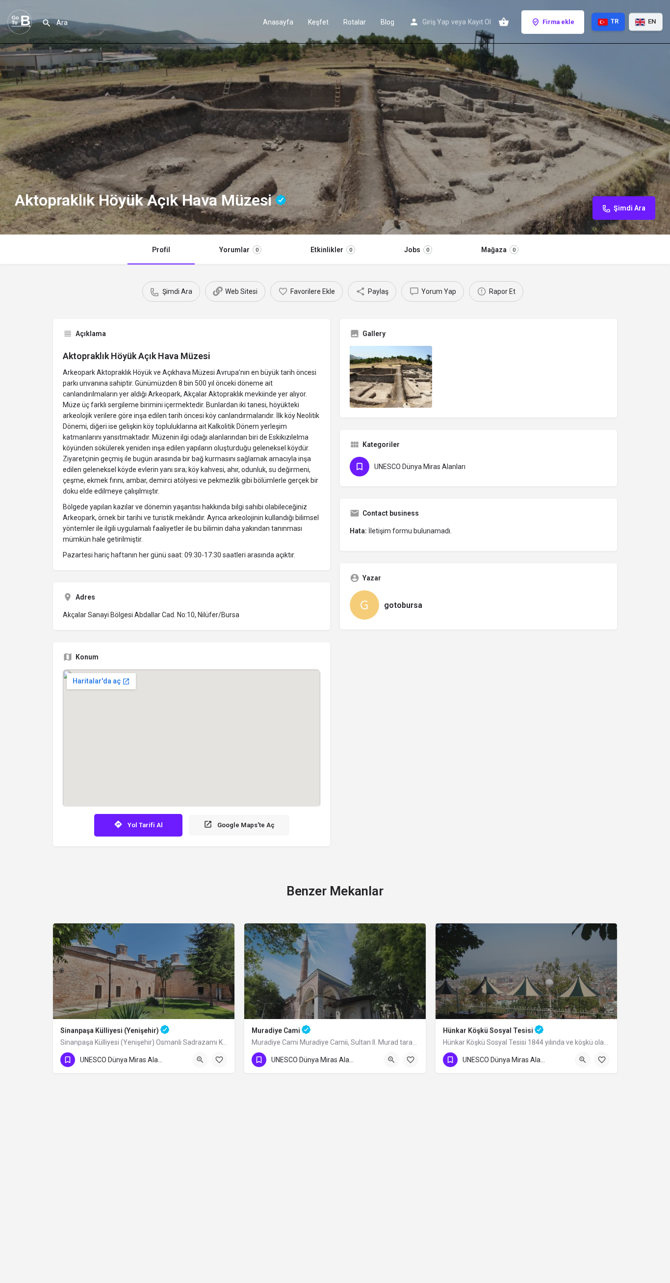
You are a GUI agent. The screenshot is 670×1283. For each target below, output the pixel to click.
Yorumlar (238, 250)
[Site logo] (20, 21)
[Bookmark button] (219, 1060)
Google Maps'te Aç (246, 825)
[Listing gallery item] (391, 377)
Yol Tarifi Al (145, 825)
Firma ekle (558, 22)
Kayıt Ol (479, 22)
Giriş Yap (435, 22)
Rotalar (354, 22)
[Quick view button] (200, 1060)
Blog (387, 22)
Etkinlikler (331, 250)
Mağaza (498, 250)
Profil (161, 250)
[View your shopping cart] (503, 22)
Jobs (416, 250)
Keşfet (318, 22)
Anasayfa (278, 22)
